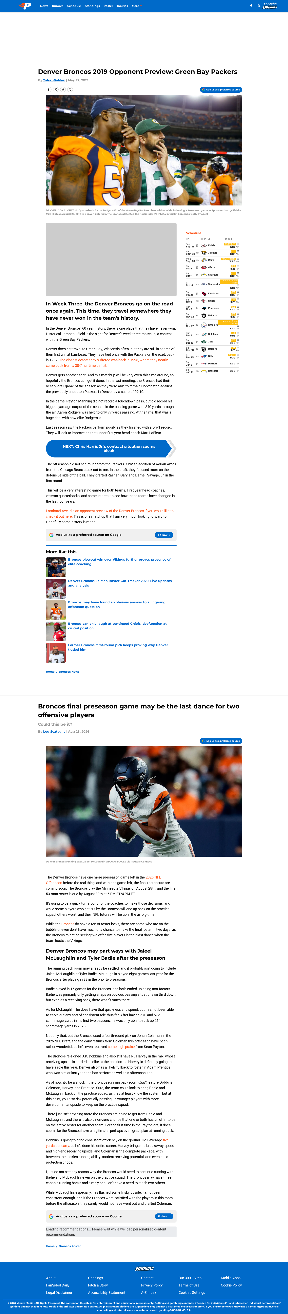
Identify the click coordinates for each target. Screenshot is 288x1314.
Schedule (74, 6)
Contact (147, 1278)
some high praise (122, 1047)
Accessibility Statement (106, 1292)
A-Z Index (148, 1292)
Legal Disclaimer (59, 1292)
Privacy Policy (152, 1285)
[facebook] (251, 5)
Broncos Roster (70, 1246)
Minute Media (24, 1303)
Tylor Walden (54, 80)
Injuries (122, 6)
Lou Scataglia (54, 731)
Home (50, 671)
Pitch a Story (98, 1285)
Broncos (68, 924)
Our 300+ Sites (190, 1278)
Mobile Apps (230, 1278)
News (44, 6)
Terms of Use (189, 1285)
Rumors (57, 6)
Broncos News (69, 671)
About (51, 1278)
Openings (95, 1278)
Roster (108, 6)
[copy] (70, 89)
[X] (259, 5)
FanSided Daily (57, 1285)
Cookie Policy (231, 1285)
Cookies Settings (192, 1292)
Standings (92, 6)
